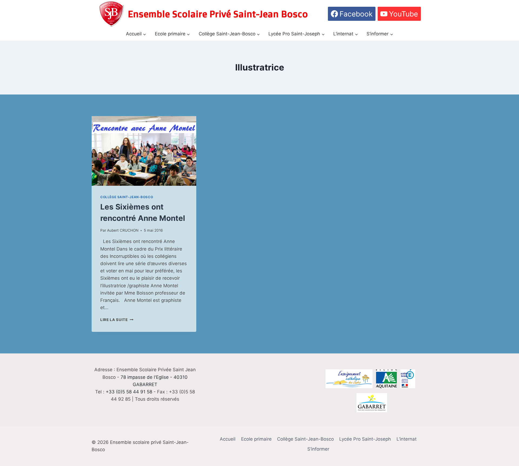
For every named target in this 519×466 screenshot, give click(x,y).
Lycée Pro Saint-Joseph (365, 439)
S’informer (318, 449)
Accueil (227, 439)
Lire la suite (116, 320)
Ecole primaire (256, 439)
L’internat (407, 439)
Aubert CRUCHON (122, 230)
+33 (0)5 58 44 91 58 (129, 391)
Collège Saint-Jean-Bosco (126, 197)
